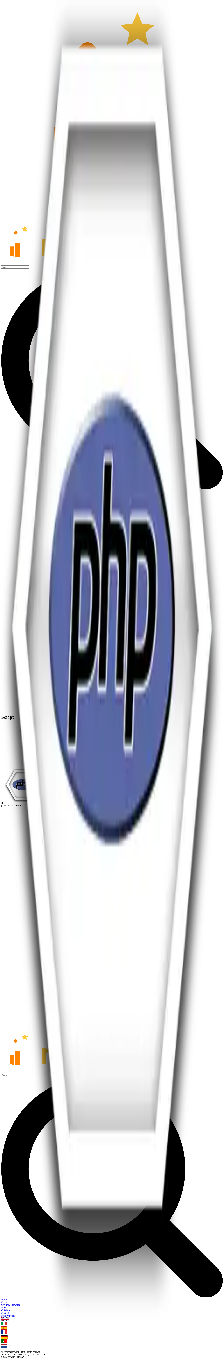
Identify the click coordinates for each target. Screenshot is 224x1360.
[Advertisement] (112, 744)
